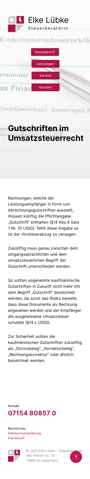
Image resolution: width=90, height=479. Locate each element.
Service (46, 75)
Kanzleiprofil (45, 52)
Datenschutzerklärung (24, 433)
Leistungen (45, 64)
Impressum (16, 438)
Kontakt (45, 87)
